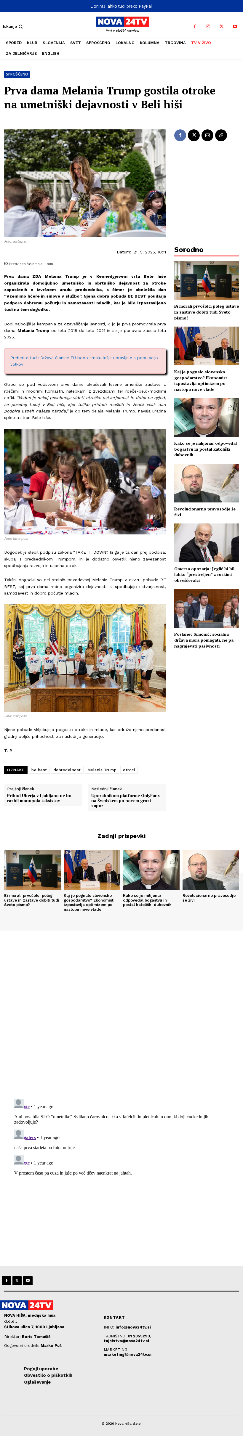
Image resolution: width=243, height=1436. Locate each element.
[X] (221, 26)
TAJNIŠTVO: (116, 1336)
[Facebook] (195, 26)
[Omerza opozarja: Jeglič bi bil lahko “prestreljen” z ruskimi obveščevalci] (206, 542)
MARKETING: (116, 1349)
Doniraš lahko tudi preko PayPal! (121, 6)
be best (39, 770)
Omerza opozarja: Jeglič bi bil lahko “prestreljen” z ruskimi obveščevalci (204, 574)
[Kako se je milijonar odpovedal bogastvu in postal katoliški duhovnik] (206, 417)
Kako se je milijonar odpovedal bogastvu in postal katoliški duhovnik (205, 448)
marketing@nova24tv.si (127, 1354)
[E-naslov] (207, 135)
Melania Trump (102, 770)
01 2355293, (139, 1336)
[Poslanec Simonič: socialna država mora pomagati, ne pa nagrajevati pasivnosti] (206, 608)
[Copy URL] (221, 135)
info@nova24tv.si (133, 1327)
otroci (129, 770)
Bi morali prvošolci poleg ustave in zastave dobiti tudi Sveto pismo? (206, 311)
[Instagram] (208, 26)
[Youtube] (235, 26)
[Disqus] (121, 1011)
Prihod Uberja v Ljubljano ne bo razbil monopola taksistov (39, 798)
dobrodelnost (67, 770)
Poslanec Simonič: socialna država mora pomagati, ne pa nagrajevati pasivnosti (204, 639)
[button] (13, 26)
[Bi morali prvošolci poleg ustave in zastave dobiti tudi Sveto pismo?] (206, 280)
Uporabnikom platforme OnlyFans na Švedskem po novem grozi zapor (125, 800)
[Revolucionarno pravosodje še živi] (206, 483)
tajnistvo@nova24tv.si (126, 1341)
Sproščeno (17, 74)
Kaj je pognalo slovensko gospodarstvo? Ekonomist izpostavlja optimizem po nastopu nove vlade (200, 380)
